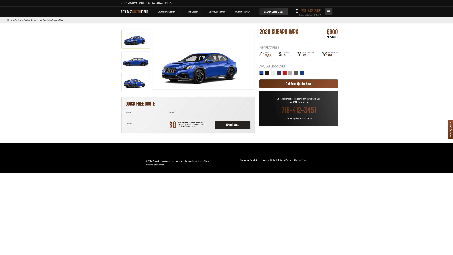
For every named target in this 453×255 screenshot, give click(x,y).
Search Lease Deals (273, 11)
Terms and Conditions (250, 160)
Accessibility (269, 160)
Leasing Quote (450, 129)
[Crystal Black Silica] (267, 73)
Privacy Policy (284, 160)
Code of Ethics (300, 160)
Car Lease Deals (21, 20)
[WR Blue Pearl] (261, 73)
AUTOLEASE (134, 12)
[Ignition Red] (285, 73)
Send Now (232, 125)
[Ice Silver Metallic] (290, 73)
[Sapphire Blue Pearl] (302, 73)
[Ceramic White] (273, 73)
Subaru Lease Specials (41, 20)
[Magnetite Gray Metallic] (296, 73)
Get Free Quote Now (298, 84)
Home (10, 20)
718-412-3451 (311, 10)
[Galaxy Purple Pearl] (279, 73)
